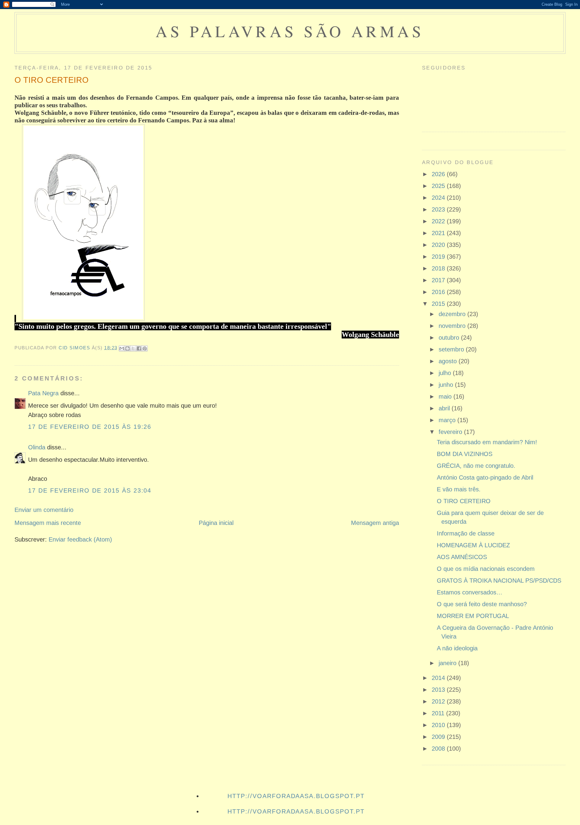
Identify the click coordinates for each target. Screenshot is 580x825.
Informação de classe (466, 533)
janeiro (448, 663)
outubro (450, 337)
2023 (439, 209)
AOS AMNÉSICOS (462, 557)
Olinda (36, 447)
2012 (439, 701)
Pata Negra (43, 393)
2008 (439, 748)
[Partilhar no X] (133, 348)
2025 (439, 186)
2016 (439, 292)
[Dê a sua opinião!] (127, 348)
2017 (439, 280)
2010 (439, 725)
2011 (439, 713)
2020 (439, 244)
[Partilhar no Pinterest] (145, 348)
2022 (439, 221)
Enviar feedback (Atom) (80, 539)
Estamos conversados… (469, 592)
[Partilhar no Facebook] (139, 348)
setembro (452, 349)
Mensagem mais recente (47, 522)
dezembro (453, 314)
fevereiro (451, 432)
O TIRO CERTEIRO (464, 501)
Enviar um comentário (43, 509)
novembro (453, 325)
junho (447, 384)
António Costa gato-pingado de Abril (485, 477)
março (448, 420)
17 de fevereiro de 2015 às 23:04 (89, 490)
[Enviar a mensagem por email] (122, 348)
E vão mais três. (459, 489)
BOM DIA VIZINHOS (464, 454)
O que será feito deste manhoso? (482, 604)
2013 (439, 689)
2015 (439, 303)
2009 (439, 736)
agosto (449, 361)
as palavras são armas (290, 31)
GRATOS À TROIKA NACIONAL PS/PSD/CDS (499, 580)
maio (446, 396)
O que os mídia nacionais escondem (486, 568)
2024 (439, 197)
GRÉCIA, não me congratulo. (476, 465)
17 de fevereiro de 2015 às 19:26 (89, 426)
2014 (439, 678)
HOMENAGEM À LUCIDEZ (473, 545)
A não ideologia (457, 648)
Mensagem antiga (375, 522)
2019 (439, 256)
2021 (439, 233)
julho (446, 373)
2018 (439, 268)
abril (445, 408)
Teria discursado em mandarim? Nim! (487, 442)
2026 (439, 174)
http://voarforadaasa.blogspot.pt (295, 796)
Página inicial (216, 522)
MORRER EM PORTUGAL (473, 616)
